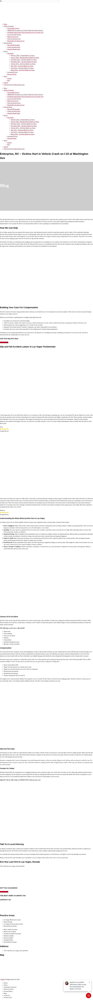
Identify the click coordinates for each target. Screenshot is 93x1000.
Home (5, 24)
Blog (8, 80)
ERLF (3, 979)
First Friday (10, 53)
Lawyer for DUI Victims (14, 34)
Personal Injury (8, 43)
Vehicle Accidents (9, 26)
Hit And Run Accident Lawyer (15, 41)
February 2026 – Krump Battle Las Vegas (22, 55)
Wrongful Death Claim (13, 49)
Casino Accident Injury (13, 47)
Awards (9, 78)
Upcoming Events (12, 72)
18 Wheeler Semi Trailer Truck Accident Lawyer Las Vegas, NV (25, 32)
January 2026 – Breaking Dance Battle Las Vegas (25, 57)
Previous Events (11, 74)
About (5, 76)
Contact (6, 82)
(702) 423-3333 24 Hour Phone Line (14, 84)
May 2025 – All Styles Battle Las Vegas (22, 66)
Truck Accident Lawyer (14, 39)
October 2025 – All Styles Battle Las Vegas (23, 64)
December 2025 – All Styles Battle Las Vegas (24, 59)
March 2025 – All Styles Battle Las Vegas (22, 70)
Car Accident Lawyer (13, 28)
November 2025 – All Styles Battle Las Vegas (24, 61)
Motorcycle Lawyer (12, 36)
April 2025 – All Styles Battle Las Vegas (22, 68)
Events (5, 51)
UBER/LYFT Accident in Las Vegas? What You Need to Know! (25, 30)
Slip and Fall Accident (13, 45)
